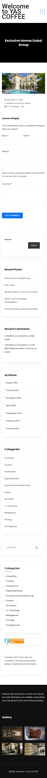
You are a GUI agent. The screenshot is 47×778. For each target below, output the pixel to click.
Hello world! (10, 285)
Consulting (9, 458)
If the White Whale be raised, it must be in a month (21, 348)
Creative (8, 465)
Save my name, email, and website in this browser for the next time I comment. (23, 175)
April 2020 (11, 405)
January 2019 (12, 428)
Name (5, 136)
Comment (7, 184)
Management (10, 513)
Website (5, 151)
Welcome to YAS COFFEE (15, 11)
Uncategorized (11, 526)
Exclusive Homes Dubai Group (17, 278)
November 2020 (13, 398)
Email (27, 136)
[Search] (36, 548)
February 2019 (13, 421)
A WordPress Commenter (16, 336)
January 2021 (12, 390)
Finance (8, 492)
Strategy (8, 519)
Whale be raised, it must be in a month (21, 292)
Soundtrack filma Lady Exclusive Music (21, 309)
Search (8, 239)
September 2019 (14, 413)
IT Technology (13, 106)
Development (10, 471)
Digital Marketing (12, 478)
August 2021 (12, 383)
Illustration (9, 499)
